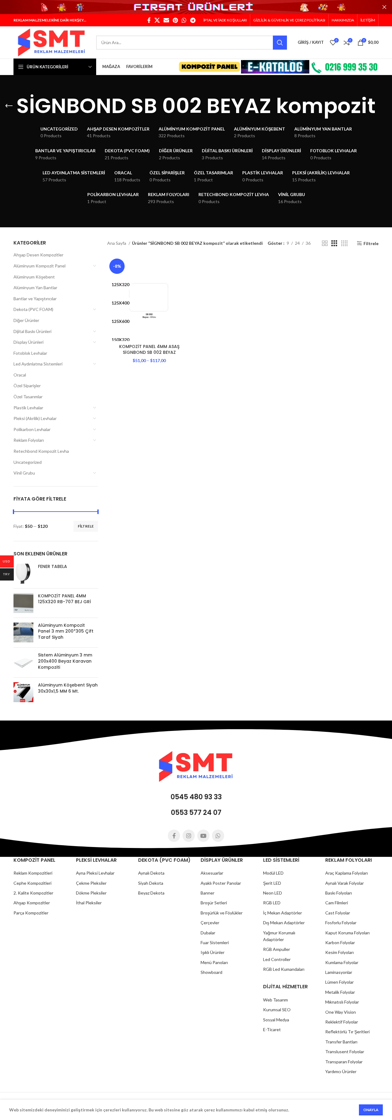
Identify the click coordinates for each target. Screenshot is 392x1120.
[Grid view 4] (344, 243)
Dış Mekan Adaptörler (284, 922)
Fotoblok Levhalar (30, 353)
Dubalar (208, 932)
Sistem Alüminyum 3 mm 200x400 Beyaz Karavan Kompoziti (65, 661)
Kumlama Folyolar (341, 962)
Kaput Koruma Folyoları (347, 932)
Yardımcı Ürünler (340, 1071)
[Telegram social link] (192, 20)
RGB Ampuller (276, 949)
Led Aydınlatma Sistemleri (37, 363)
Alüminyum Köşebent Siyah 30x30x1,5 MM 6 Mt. (68, 688)
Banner (207, 892)
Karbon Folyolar (340, 942)
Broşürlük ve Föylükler (222, 912)
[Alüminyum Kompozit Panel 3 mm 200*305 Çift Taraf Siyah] (23, 632)
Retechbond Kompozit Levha (41, 451)
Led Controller (277, 959)
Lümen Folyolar (339, 982)
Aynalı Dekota (151, 873)
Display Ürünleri (28, 342)
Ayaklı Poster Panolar (221, 883)
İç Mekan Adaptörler (282, 912)
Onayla (371, 1109)
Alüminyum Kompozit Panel (39, 265)
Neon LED (272, 892)
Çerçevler (210, 922)
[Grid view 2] (325, 243)
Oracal (19, 374)
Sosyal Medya (276, 1019)
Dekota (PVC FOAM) (33, 309)
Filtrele (86, 526)
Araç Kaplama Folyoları (346, 873)
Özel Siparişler (27, 385)
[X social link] (157, 20)
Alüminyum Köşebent (34, 276)
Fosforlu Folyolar (340, 922)
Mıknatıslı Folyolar (342, 1002)
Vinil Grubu (24, 472)
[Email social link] (166, 20)
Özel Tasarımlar (28, 396)
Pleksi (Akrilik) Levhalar (35, 418)
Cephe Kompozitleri (32, 883)
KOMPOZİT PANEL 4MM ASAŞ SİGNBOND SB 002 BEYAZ (149, 349)
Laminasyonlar (338, 972)
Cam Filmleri (336, 902)
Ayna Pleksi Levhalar (95, 873)
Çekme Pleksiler (91, 883)
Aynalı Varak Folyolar (344, 883)
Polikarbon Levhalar (32, 429)
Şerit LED (272, 883)
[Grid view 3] (334, 243)
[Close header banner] (384, 7)
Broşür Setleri (214, 902)
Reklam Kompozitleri (32, 873)
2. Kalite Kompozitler (33, 892)
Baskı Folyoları (338, 892)
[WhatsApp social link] (184, 20)
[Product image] (149, 298)
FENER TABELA (52, 566)
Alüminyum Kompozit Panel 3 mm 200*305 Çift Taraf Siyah (65, 631)
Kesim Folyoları (339, 952)
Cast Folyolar (337, 912)
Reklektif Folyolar (341, 1021)
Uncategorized (27, 462)
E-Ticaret (272, 1029)
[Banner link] (196, 7)
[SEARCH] (280, 43)
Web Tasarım (275, 999)
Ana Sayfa (117, 243)
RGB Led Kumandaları (283, 969)
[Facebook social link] (149, 20)
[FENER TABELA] (23, 574)
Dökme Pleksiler (91, 892)
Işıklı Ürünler (212, 952)
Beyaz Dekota (151, 892)
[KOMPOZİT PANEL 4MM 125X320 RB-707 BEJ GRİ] (23, 603)
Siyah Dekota (150, 883)
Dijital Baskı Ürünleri (32, 331)
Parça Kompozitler (30, 912)
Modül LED (273, 873)
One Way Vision (340, 1012)
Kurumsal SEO (277, 1009)
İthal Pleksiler (89, 902)
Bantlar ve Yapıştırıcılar (35, 298)
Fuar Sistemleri (215, 942)
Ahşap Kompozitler (31, 902)
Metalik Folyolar (340, 992)
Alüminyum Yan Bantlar (35, 287)
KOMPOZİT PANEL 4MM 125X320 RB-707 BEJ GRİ (64, 599)
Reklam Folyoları (28, 440)
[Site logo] (51, 41)
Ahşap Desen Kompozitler (38, 254)
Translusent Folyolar (344, 1051)
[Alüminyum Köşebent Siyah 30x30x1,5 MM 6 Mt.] (23, 692)
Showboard (211, 972)
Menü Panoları (214, 962)
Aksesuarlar (212, 873)
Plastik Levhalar (28, 407)
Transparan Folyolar (344, 1061)
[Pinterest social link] (175, 20)
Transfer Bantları (341, 1041)
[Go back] (9, 106)
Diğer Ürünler (26, 320)
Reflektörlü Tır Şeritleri (347, 1031)
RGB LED (272, 902)
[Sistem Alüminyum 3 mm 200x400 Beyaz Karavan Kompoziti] (23, 662)
